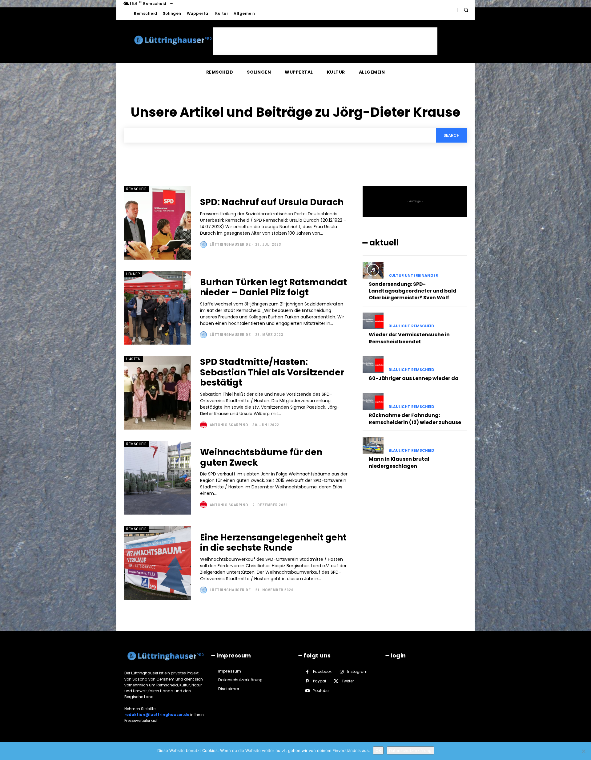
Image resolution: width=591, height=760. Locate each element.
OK (378, 750)
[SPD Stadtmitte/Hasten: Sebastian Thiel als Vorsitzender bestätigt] (157, 393)
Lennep (133, 274)
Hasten (133, 359)
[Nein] (583, 751)
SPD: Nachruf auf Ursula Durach (272, 202)
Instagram (357, 671)
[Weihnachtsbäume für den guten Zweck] (157, 478)
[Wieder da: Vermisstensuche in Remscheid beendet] (373, 321)
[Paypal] (307, 681)
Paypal (319, 681)
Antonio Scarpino (229, 424)
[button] (466, 10)
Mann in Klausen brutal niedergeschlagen (399, 462)
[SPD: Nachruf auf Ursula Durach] (157, 223)
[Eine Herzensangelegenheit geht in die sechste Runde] (157, 563)
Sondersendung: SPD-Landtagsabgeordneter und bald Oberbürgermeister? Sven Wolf (412, 291)
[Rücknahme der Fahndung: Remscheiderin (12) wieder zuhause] (373, 401)
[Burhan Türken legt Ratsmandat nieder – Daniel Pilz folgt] (157, 308)
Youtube (320, 690)
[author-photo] (204, 244)
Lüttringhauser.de (230, 244)
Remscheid (136, 189)
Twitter (348, 681)
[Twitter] (336, 681)
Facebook (322, 671)
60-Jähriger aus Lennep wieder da (414, 378)
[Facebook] (307, 672)
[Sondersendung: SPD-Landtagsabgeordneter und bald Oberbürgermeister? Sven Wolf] (373, 270)
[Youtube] (307, 691)
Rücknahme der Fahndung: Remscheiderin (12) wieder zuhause (415, 419)
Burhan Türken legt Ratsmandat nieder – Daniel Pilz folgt (273, 287)
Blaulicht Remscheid (411, 326)
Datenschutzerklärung (410, 750)
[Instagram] (341, 672)
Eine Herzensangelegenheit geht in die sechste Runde (273, 543)
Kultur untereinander (413, 275)
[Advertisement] (325, 41)
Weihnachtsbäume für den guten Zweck (261, 457)
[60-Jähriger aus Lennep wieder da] (373, 364)
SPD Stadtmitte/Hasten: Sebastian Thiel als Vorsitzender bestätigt (272, 372)
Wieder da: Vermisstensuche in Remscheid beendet (409, 338)
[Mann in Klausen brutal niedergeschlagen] (373, 445)
